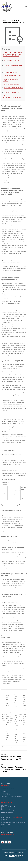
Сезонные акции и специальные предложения (12, 96)
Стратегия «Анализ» (10, 72)
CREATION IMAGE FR (14, 856)
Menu (26, 6)
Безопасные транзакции (11, 84)
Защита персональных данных (10, 80)
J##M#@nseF (7, 747)
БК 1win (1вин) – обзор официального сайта (11, 61)
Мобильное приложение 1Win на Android (13, 88)
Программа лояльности (11, 92)
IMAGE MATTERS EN (19, 855)
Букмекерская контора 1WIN (13, 65)
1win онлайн (20, 208)
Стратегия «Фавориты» (11, 69)
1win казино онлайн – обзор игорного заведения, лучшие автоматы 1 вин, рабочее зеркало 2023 (12, 55)
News (23, 747)
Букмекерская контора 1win (12, 76)
